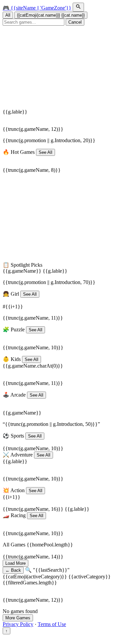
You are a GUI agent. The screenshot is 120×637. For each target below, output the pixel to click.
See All (45, 152)
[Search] (78, 7)
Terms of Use (52, 624)
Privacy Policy (18, 624)
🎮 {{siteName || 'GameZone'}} (37, 8)
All (7, 15)
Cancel (75, 22)
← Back (13, 570)
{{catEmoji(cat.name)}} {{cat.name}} (51, 15)
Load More (15, 563)
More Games (17, 617)
